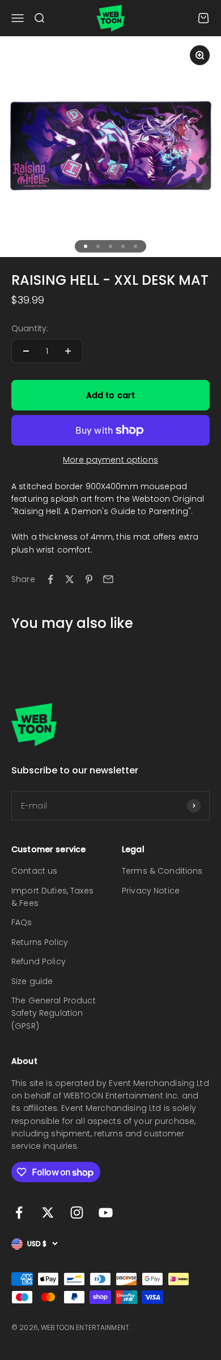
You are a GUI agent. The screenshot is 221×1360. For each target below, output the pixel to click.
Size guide (32, 981)
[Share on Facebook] (50, 579)
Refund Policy (38, 961)
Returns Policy (39, 942)
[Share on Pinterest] (89, 579)
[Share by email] (108, 579)
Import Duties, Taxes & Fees (52, 897)
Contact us (34, 870)
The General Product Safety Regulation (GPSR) (53, 1013)
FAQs (21, 922)
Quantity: (29, 328)
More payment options (110, 459)
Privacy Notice (151, 890)
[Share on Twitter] (69, 579)
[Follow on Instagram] (76, 1212)
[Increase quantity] (68, 351)
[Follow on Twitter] (48, 1212)
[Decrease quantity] (26, 351)
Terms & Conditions (162, 870)
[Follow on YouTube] (105, 1212)
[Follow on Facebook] (19, 1212)
